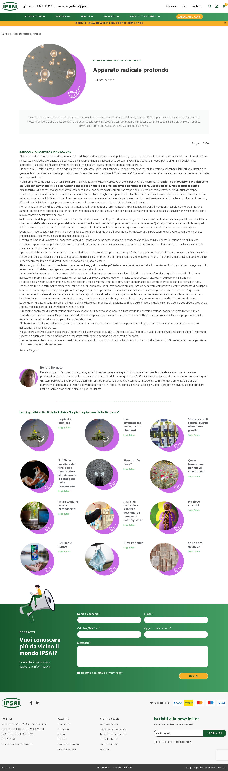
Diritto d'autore (109, 744)
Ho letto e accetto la (101, 673)
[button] (210, 6)
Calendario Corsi (189, 17)
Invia (193, 676)
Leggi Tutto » (64, 428)
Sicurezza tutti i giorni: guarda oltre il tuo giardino (198, 425)
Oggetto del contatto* (157, 629)
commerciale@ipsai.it (20, 744)
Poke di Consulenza (142, 16)
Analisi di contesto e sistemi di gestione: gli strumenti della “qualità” (133, 511)
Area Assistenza (109, 724)
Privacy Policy (114, 673)
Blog (184, 6)
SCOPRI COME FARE (130, 23)
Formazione (33, 16)
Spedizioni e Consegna (113, 729)
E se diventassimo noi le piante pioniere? (132, 425)
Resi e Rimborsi (108, 739)
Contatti (197, 6)
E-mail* (148, 614)
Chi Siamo (171, 6)
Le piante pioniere (64, 421)
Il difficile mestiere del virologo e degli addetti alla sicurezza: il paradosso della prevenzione (67, 473)
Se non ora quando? (195, 545)
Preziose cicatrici (194, 503)
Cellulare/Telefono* (88, 629)
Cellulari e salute (65, 545)
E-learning (63, 16)
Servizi (85, 16)
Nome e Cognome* (88, 614)
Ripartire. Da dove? (131, 462)
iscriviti (214, 733)
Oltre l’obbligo (133, 543)
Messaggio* (84, 643)
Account (105, 749)
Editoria (109, 16)
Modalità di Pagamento (113, 734)
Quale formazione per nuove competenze (196, 466)
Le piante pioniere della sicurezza (117, 61)
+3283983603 (13, 729)
